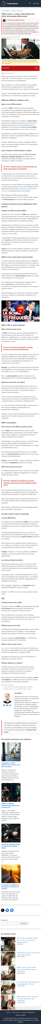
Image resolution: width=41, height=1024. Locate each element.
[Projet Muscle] (3, 3)
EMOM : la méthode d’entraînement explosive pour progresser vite (10, 805)
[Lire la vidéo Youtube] (20, 311)
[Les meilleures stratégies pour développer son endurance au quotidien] (10, 873)
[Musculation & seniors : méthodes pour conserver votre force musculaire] (10, 751)
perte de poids (26, 127)
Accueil (8, 1012)
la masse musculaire (29, 129)
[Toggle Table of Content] (35, 68)
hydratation (10, 284)
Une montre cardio (7, 648)
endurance (19, 197)
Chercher (24, 923)
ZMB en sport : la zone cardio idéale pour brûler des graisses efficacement (27, 969)
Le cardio (4, 405)
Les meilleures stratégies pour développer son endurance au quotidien (10, 886)
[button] (30, 3)
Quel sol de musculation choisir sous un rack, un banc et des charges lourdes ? (27, 940)
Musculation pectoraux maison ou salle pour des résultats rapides (10, 846)
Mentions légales (20, 1015)
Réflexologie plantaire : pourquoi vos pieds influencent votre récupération (27, 999)
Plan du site (15, 1012)
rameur (20, 187)
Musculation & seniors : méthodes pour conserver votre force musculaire (10, 764)
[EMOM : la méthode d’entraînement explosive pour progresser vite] (10, 792)
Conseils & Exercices (17, 11)
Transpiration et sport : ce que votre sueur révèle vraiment (17, 689)
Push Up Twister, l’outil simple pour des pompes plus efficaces (18, 687)
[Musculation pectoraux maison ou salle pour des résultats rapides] (10, 833)
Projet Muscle (12, 3)
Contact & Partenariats (28, 1012)
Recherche (4, 920)
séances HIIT (14, 371)
